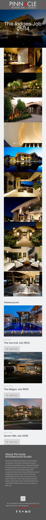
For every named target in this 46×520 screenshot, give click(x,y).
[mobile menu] (43, 5)
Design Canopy (34, 506)
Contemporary (24, 35)
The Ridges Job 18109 (16, 389)
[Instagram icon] (29, 511)
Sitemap (25, 508)
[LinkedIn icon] (26, 511)
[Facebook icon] (16, 511)
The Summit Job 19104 (17, 343)
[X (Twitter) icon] (20, 511)
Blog (19, 508)
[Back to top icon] (23, 498)
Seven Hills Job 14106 (16, 435)
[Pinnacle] (23, 4)
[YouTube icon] (23, 511)
